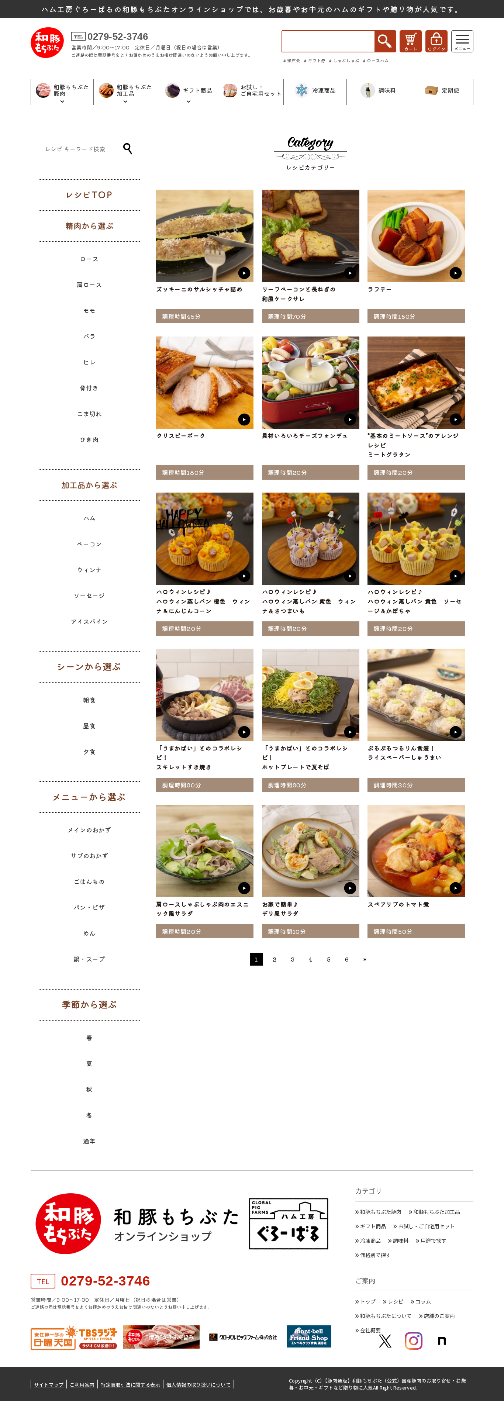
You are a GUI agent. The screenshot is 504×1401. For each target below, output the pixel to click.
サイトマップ (48, 1384)
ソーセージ (89, 595)
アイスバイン (89, 621)
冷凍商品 (370, 1240)
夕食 (89, 751)
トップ (368, 1301)
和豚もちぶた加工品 (437, 1211)
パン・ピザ (89, 907)
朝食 (89, 699)
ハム (89, 517)
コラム (423, 1301)
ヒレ (89, 361)
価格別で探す (375, 1255)
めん (89, 933)
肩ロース (89, 284)
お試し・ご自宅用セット (426, 1226)
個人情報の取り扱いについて (198, 1384)
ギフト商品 (373, 1226)
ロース (89, 258)
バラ (89, 336)
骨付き (89, 387)
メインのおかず (89, 829)
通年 (89, 1140)
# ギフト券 (314, 60)
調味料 (400, 1240)
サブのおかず (89, 855)
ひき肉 (89, 439)
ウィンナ (89, 569)
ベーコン (89, 543)
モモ (89, 310)
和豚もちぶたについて (386, 1315)
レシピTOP (89, 195)
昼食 (89, 725)
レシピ (395, 1301)
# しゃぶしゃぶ (344, 60)
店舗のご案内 (439, 1315)
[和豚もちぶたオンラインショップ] (47, 42)
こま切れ (89, 413)
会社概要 (370, 1330)
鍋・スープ (89, 958)
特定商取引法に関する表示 (130, 1384)
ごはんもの (89, 881)
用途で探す (433, 1240)
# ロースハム (376, 60)
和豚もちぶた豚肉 (380, 1211)
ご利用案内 (82, 1384)
